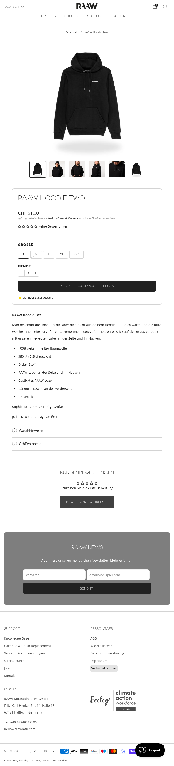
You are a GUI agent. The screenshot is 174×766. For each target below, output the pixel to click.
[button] (28, 226)
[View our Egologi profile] (113, 700)
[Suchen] (165, 6)
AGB (93, 638)
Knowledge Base (16, 638)
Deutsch (12, 6)
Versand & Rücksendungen (24, 653)
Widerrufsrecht (102, 646)
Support (95, 16)
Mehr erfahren (121, 560)
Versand (73, 218)
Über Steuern (14, 661)
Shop (69, 16)
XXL (76, 254)
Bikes (46, 16)
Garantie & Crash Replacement (27, 646)
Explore (120, 16)
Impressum (99, 661)
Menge (24, 266)
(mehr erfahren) (57, 218)
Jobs (7, 668)
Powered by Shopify (16, 760)
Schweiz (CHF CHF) (17, 751)
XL (62, 254)
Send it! (87, 588)
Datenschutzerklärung (107, 653)
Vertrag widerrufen (104, 668)
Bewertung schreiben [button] (87, 501)
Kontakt (10, 675)
